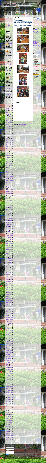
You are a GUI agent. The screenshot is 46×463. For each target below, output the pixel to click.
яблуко (7, 439)
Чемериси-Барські (10, 428)
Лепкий (7, 266)
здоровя (7, 214)
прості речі (10, 351)
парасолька (7, 326)
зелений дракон (10, 214)
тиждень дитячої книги (10, 397)
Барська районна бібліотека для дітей (10, 25)
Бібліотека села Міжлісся (35, 41)
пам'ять (10, 323)
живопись (7, 207)
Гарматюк (7, 148)
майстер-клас (8, 278)
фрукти (7, 418)
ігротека (10, 222)
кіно (10, 237)
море (6, 293)
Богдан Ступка (8, 119)
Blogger (28, 457)
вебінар (11, 126)
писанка (12, 331)
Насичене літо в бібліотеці (10, 78)
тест (11, 394)
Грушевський (7, 157)
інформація (7, 226)
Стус (7, 390)
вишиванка (11, 135)
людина (8, 274)
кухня (8, 265)
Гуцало (7, 159)
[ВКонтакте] (38, 22)
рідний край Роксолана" (10, 360)
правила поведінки (8, 345)
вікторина (7, 138)
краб (6, 258)
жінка (12, 207)
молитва (12, 291)
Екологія (11, 199)
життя (10, 207)
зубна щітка (8, 217)
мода (9, 291)
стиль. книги (8, 388)
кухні (12, 264)
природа (7, 350)
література (8, 270)
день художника (8, 173)
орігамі (7, 315)
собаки (7, 379)
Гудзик (11, 157)
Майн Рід (12, 276)
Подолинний (10, 338)
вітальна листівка (10, 140)
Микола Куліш (10, 287)
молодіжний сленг (9, 292)
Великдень (7, 127)
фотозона (9, 416)
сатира (7, 367)
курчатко (7, 264)
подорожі (11, 339)
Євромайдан (7, 204)
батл (9, 110)
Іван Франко (10, 220)
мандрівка (9, 280)
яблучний (10, 439)
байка (7, 109)
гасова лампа (10, 148)
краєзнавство (10, 258)
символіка (10, 371)
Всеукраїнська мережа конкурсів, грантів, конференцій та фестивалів (36, 32)
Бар (8, 109)
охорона (11, 319)
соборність (7, 380)
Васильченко (8, 126)
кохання (7, 257)
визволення (11, 131)
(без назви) (10, 43)
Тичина (11, 399)
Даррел (10, 159)
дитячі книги (10, 185)
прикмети (7, 349)
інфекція (12, 224)
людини (11, 274)
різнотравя (8, 362)
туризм (10, 403)
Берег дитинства (11, 4)
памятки (7, 324)
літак (6, 269)
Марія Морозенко (11, 283)
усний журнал (7, 409)
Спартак (11, 384)
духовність (7, 197)
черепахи (11, 429)
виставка (8, 132)
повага (7, 337)
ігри (6, 222)
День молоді (8, 167)
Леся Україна (7, 267)
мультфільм (11, 295)
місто (9, 290)
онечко (11, 313)
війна (7, 137)
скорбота (8, 373)
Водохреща (11, 142)
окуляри (10, 311)
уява (11, 409)
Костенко (10, 255)
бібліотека (8, 114)
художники (8, 424)
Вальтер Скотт (8, 124)
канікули (9, 231)
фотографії (7, 414)
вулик (10, 144)
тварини (7, 392)
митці (7, 289)
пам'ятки (7, 323)
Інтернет (8, 224)
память (10, 324)
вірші (6, 140)
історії (11, 226)
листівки (8, 268)
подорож (7, 339)
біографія (7, 117)
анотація (8, 107)
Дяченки (11, 197)
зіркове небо (7, 216)
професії (7, 352)
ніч (6, 305)
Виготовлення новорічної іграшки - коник (9, 71)
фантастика (11, 410)
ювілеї (7, 437)
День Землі (10, 165)
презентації (7, 347)
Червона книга (7, 429)
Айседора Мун (7, 103)
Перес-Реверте (7, 330)
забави (7, 209)
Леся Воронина (10, 266)
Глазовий (8, 152)
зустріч (11, 217)
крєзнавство (10, 260)
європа (11, 204)
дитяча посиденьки (9, 183)
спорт (9, 385)
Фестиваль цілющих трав (9, 411)
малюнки (11, 279)
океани (9, 310)
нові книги (8, 306)
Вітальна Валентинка (10, 81)
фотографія (11, 414)
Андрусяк (11, 106)
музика (8, 295)
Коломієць (8, 247)
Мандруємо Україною (8, 281)
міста (11, 289)
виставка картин (8, 133)
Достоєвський (9, 195)
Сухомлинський (10, 390)
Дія (11, 189)
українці (7, 408)
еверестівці (11, 198)
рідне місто (10, 358)
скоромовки (11, 373)
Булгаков (11, 122)
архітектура (7, 108)
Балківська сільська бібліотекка (35, 38)
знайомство (11, 216)
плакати (9, 336)
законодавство (8, 211)
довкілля (7, 193)
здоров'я (10, 213)
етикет (11, 203)
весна (7, 129)
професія (11, 352)
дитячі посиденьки (8, 187)
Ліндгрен (11, 268)
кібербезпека (7, 237)
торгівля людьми (8, 401)
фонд (6, 413)
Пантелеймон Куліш (8, 325)
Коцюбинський (10, 257)
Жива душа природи (10, 88)
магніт (9, 276)
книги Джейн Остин (10, 240)
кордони (11, 253)
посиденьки (8, 343)
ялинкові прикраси (11, 441)
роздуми (8, 365)
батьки (12, 110)
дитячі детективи (8, 184)
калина (8, 230)
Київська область (8, 235)
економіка (8, 200)
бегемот (7, 112)
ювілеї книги (10, 437)
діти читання (8, 189)
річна (11, 362)
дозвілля (10, 193)
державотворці (7, 176)
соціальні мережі (8, 383)
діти (12, 188)
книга (7, 239)
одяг (7, 310)
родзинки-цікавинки (10, 363)
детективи (11, 176)
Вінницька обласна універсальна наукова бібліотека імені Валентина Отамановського (36, 43)
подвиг (7, 338)
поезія (7, 340)
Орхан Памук (10, 315)
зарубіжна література (9, 212)
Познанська (11, 341)
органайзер (8, 314)
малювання (7, 279)
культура (10, 262)
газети (7, 146)
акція (12, 104)
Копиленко (7, 253)
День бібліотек (9, 161)
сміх (12, 377)
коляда (11, 247)
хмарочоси (7, 420)
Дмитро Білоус (10, 191)
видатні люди (7, 131)
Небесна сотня (8, 302)
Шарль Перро (11, 433)
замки (12, 211)
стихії (11, 388)
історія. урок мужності (9, 229)
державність (7, 175)
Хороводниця (10, 420)
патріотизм (10, 327)
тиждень (7, 395)
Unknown (8, 24)
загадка (11, 209)
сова (11, 380)
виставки (7, 135)
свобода (7, 368)
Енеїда (9, 203)
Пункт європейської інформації (9, 354)
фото (10, 413)
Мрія (11, 294)
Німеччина (11, 304)
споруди (12, 386)
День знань (7, 166)
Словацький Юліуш (9, 375)
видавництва (10, 130)
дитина (10, 178)
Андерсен (10, 105)
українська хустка (10, 406)
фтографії (10, 418)
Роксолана (11, 365)
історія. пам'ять (10, 228)
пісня (6, 336)
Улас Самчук (10, 408)
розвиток (11, 364)
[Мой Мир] (34, 23)
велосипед (7, 128)
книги (11, 239)
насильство (7, 300)
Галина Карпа (10, 146)
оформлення (7, 319)
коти (11, 256)
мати (11, 285)
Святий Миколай (8, 369)
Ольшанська (7, 313)
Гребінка (11, 155)
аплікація (11, 107)
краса (7, 260)
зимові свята (10, 215)
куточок (10, 264)
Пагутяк (10, 321)
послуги (11, 343)
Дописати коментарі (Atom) (22, 124)
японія (8, 442)
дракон (11, 196)
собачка (10, 379)
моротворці (7, 294)
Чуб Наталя (7, 433)
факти (7, 410)
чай (6, 428)
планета (12, 336)
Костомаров (7, 256)
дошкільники (7, 196)
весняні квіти (10, 129)
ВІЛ (10, 138)
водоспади (7, 142)
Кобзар (11, 245)
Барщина (7, 110)
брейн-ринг (7, 122)
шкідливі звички (8, 435)
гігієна (12, 150)
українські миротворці (8, 407)
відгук (8, 136)
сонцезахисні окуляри (8, 381)
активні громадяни (8, 104)
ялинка (7, 441)
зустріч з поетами (8, 218)
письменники (8, 334)
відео (10, 136)
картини (12, 232)
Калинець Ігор (11, 230)
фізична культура (10, 412)
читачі (8, 431)
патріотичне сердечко (8, 328)
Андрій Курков (7, 106)
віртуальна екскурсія (8, 139)
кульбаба (7, 262)
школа (12, 435)
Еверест (7, 198)
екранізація (11, 200)
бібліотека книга (10, 115)
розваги (7, 364)
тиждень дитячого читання (9, 396)
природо (11, 350)
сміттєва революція (8, 377)
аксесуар (11, 103)
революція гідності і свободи (9, 356)
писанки (10, 332)
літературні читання (8, 272)
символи (7, 371)
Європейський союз (10, 205)
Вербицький (10, 128)
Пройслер (7, 351)
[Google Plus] (35, 23)
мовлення (7, 291)
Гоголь (11, 153)
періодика (11, 330)
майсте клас (9, 277)
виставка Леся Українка (9, 134)
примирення (10, 349)
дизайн (7, 178)
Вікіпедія (11, 137)
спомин (7, 385)
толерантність (8, 400)
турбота (7, 403)
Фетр (7, 412)
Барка (11, 109)
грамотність (7, 155)
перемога (10, 329)
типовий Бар (7, 399)
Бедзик (10, 112)
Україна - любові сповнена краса (9, 94)
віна (12, 138)
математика (7, 285)
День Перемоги (8, 171)
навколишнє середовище (10, 296)
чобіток (11, 431)
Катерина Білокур (9, 233)
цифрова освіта (8, 426)
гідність (8, 151)
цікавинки (11, 427)
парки (11, 326)
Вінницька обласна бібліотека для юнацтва (35, 30)
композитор (10, 249)
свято (12, 369)
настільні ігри (11, 300)
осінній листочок (11, 317)
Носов (11, 309)
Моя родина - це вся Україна (10, 64)
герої (9, 150)
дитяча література (10, 182)
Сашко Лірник (10, 367)
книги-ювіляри (9, 241)
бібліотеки (7, 116)
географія (7, 150)
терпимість (8, 394)
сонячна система (8, 382)
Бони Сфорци (10, 120)
